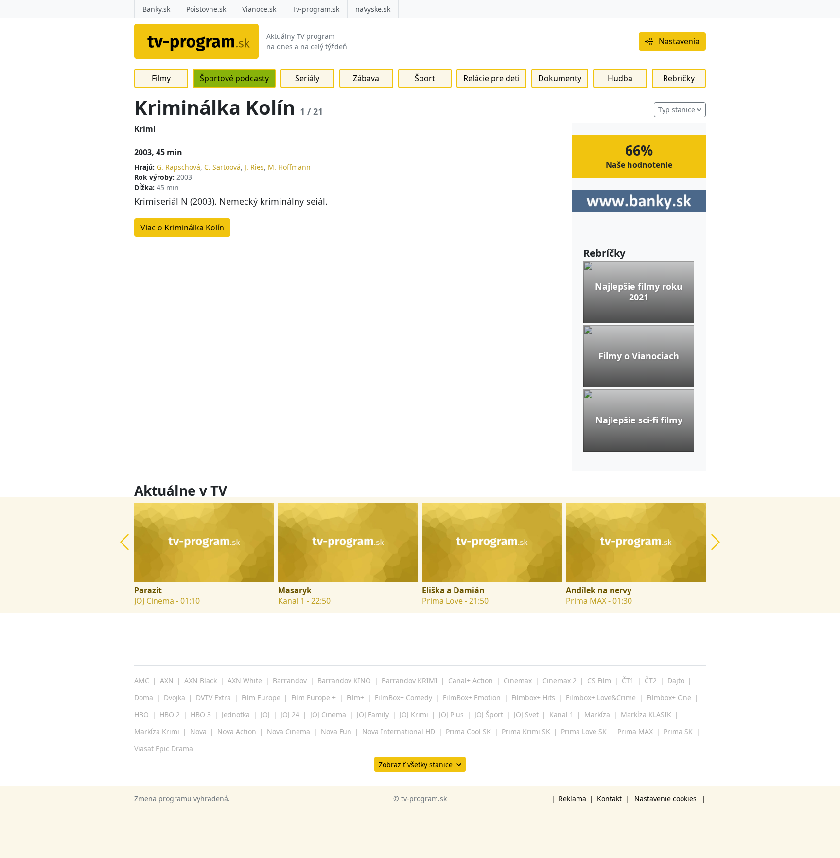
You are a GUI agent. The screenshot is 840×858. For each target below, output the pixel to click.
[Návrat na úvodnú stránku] (196, 41)
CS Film (599, 680)
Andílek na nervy (598, 590)
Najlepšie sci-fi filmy (638, 420)
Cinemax (518, 680)
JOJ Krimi (414, 714)
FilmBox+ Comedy (403, 697)
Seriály (307, 78)
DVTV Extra (213, 697)
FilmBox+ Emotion (472, 697)
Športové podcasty (234, 78)
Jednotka (236, 714)
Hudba (620, 78)
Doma (143, 697)
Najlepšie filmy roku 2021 (638, 291)
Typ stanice (676, 109)
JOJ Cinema (328, 714)
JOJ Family (373, 714)
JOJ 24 (289, 714)
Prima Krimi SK (526, 731)
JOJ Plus (451, 714)
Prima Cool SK (468, 731)
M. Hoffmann (289, 167)
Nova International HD (398, 731)
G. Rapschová (178, 167)
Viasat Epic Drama (163, 748)
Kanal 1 (561, 714)
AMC (141, 680)
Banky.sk (156, 9)
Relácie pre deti (491, 78)
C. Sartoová (222, 167)
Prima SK (678, 731)
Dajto (675, 680)
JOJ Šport (488, 714)
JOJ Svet (526, 714)
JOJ (265, 714)
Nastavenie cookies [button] (665, 798)
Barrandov (290, 680)
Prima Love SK (584, 731)
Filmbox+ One (669, 697)
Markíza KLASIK (646, 714)
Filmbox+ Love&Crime (601, 697)
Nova (198, 731)
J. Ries (254, 167)
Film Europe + (313, 697)
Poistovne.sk (206, 9)
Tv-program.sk (315, 9)
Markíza (597, 714)
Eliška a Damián (453, 590)
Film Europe (261, 697)
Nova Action (236, 731)
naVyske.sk (372, 9)
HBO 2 (169, 714)
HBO (141, 714)
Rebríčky (679, 78)
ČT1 (628, 680)
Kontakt (609, 798)
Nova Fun (336, 731)
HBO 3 (201, 714)
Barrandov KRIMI (410, 680)
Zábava (366, 78)
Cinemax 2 (559, 680)
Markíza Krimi (156, 731)
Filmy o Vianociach (638, 356)
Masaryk (295, 590)
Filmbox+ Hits (533, 697)
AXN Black (200, 680)
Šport (425, 78)
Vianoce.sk (259, 9)
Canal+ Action (470, 680)
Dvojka (174, 697)
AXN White (245, 680)
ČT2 (651, 680)
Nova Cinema (288, 731)
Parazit (148, 590)
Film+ (355, 697)
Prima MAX (635, 731)
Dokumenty (559, 78)
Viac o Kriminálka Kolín (182, 227)
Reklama (572, 798)
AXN (167, 680)
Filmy (161, 78)
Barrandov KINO (344, 680)
